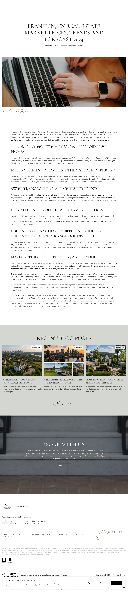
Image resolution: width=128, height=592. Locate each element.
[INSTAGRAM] (104, 532)
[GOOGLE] (120, 532)
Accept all (116, 583)
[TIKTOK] (114, 532)
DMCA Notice (78, 534)
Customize (103, 583)
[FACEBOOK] (98, 532)
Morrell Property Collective (57, 303)
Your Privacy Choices (64, 589)
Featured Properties (40, 534)
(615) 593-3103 (8, 521)
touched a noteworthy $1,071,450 (74, 176)
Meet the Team (19, 534)
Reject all (91, 583)
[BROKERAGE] (98, 538)
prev (55, 403)
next (60, 403)
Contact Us (64, 466)
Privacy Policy (119, 575)
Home (4, 534)
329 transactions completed (71, 216)
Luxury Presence (62, 575)
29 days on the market (34, 198)
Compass (61, 548)
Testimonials (61, 534)
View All (69, 403)
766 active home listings (81, 158)
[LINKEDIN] (109, 532)
